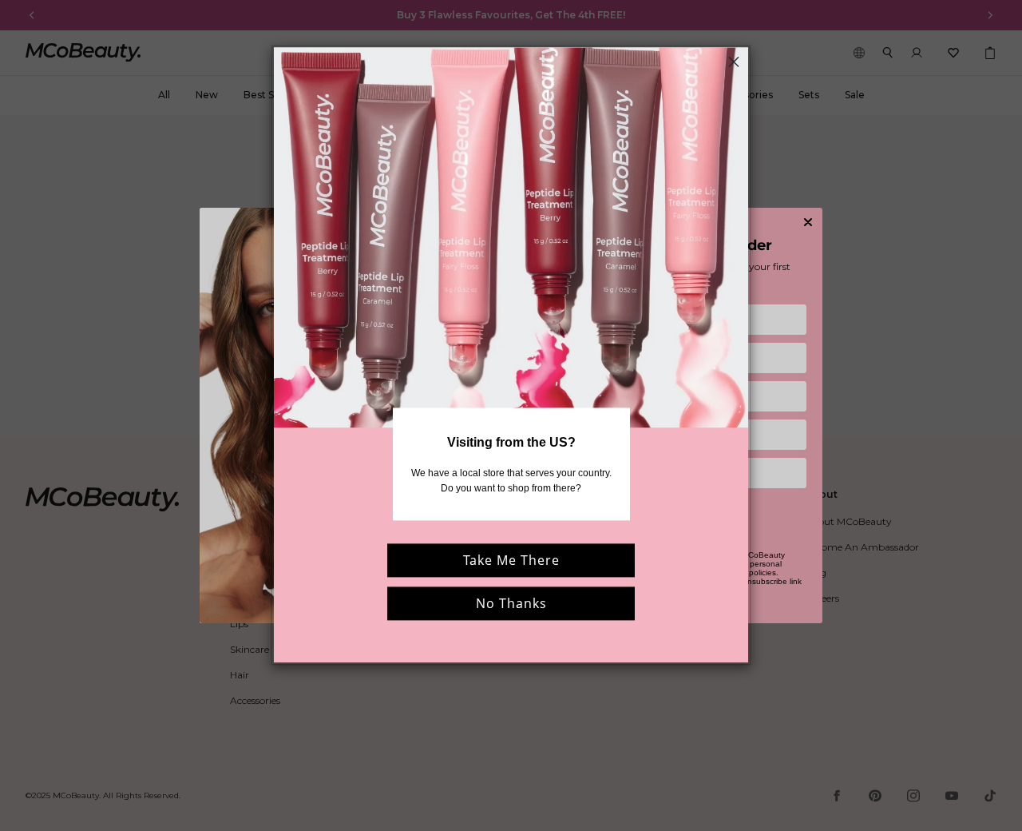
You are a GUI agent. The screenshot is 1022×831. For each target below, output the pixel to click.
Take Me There (511, 561)
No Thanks (511, 604)
